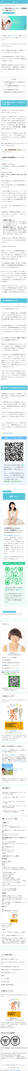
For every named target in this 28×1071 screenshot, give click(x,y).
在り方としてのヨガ (13, 614)
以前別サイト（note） (13, 35)
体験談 (2, 975)
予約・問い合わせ (5, 981)
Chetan (10, 1070)
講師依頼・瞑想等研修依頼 (7, 984)
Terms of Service (13, 1054)
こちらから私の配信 (21, 761)
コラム (20, 614)
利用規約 (19, 1058)
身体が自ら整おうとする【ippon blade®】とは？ (12, 969)
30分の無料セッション (14, 755)
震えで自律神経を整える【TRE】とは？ (10, 966)
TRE (10, 778)
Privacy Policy (4, 1054)
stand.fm (6, 556)
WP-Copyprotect (17, 1070)
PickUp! (5, 614)
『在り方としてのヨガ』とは (8, 12)
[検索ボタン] (26, 2)
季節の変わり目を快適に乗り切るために (15, 92)
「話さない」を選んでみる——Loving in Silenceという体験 (13, 802)
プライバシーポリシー (10, 1058)
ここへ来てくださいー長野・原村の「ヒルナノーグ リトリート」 (13, 798)
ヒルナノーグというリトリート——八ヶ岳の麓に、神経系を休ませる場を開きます (13, 811)
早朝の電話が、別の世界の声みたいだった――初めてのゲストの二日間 (13, 793)
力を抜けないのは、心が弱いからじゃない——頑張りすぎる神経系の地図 (13, 806)
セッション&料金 (5, 978)
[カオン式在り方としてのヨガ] (14, 2)
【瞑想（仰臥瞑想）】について (8, 972)
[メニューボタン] (2, 2)
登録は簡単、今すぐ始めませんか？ (13, 481)
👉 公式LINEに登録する (7, 433)
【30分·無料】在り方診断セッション (9, 959)
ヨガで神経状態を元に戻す (11, 89)
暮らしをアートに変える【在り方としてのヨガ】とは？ (13, 963)
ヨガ (7, 778)
